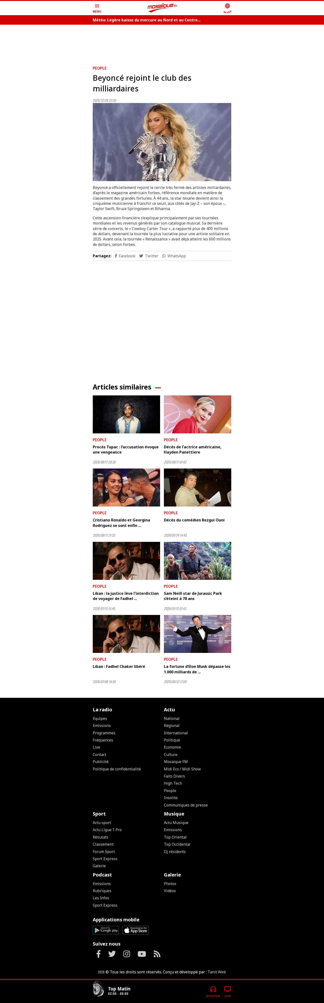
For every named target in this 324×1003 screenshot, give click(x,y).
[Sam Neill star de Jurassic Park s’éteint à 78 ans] (197, 561)
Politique (172, 740)
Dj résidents (175, 851)
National (172, 718)
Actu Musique (176, 822)
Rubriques (102, 890)
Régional (172, 725)
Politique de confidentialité (117, 769)
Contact (99, 754)
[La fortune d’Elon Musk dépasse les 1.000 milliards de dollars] (197, 634)
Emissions (102, 725)
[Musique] (98, 989)
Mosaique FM (176, 761)
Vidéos (170, 890)
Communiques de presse (186, 805)
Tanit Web (217, 972)
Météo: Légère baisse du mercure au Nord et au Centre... (146, 20)
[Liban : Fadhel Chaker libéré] (126, 634)
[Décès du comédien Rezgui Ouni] (197, 487)
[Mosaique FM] (162, 8)
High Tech (173, 783)
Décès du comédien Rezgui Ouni (194, 520)
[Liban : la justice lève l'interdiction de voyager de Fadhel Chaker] (126, 561)
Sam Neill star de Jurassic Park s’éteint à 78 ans (193, 596)
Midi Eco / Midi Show (182, 769)
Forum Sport (104, 851)
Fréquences (103, 740)
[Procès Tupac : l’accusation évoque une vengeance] (126, 414)
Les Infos (101, 897)
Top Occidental (177, 844)
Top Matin (119, 989)
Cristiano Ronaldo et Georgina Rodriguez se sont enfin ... (121, 522)
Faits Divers (174, 776)
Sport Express (105, 858)
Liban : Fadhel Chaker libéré (119, 666)
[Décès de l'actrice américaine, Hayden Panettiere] (197, 414)
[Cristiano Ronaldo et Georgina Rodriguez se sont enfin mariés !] (126, 487)
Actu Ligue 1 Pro (107, 829)
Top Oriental (175, 837)
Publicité (101, 761)
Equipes (100, 718)
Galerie (99, 865)
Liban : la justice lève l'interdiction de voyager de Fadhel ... (126, 596)
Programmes (104, 733)
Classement (103, 844)
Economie (172, 747)
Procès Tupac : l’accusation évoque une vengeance (126, 449)
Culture (170, 754)
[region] (162, 43)
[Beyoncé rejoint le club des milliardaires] (162, 142)
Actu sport (102, 822)
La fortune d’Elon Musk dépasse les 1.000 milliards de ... (197, 669)
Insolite (171, 797)
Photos (170, 883)
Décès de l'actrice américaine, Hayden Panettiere (193, 449)
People (99, 68)
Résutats (100, 837)
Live (96, 747)
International (176, 733)
